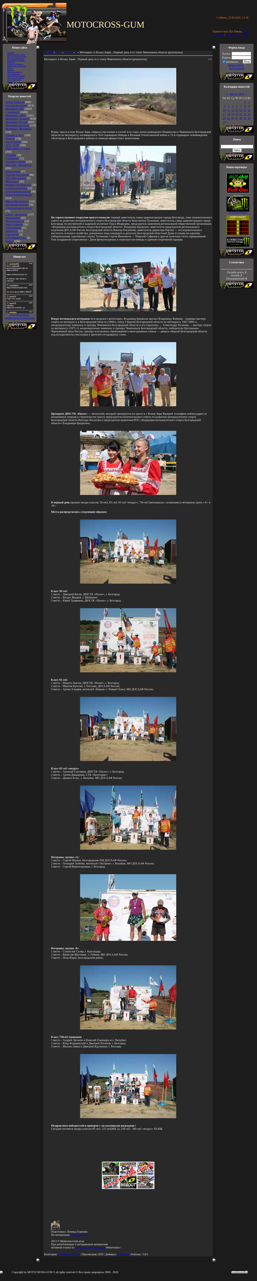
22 (245, 114)
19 (232, 114)
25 (228, 118)
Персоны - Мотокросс (18, 165)
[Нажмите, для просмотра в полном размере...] (128, 209)
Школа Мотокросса (16, 201)
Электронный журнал (18, 207)
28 (240, 118)
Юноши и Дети (14, 135)
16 (249, 110)
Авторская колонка (16, 204)
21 (240, 114)
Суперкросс (12, 112)
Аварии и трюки (15, 161)
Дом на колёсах (14, 221)
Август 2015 (236, 94)
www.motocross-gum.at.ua (90, 1247)
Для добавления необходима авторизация (19, 316)
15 (245, 110)
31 (224, 122)
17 (224, 114)
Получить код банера (238, 212)
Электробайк (13, 227)
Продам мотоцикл (16, 105)
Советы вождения (16, 188)
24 (224, 118)
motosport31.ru (79, 1234)
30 (249, 118)
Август (68, 52)
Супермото (12, 158)
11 (228, 110)
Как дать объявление (16, 58)
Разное (9, 241)
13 (236, 110)
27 (236, 118)
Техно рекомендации (17, 191)
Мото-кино (12, 181)
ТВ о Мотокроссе (15, 178)
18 (228, 114)
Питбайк (10, 155)
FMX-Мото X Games (17, 148)
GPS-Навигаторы (15, 237)
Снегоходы (12, 234)
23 (249, 114)
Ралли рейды (13, 141)
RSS (245, 31)
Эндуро (10, 138)
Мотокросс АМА (15, 115)
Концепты (11, 231)
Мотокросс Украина (17, 118)
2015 (58, 52)
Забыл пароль (236, 65)
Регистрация (232, 34)
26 (232, 118)
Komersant (123, 1254)
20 (236, 114)
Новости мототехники (18, 194)
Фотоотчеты (12, 171)
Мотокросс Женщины (18, 128)
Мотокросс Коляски (17, 125)
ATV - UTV (12, 145)
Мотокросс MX (14, 108)
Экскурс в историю (17, 174)
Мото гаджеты (14, 224)
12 (232, 110)
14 (240, 110)
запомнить (232, 61)
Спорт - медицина (16, 214)
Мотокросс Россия (16, 122)
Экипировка (12, 217)
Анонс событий (14, 102)
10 (224, 110)
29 (245, 118)
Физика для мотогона (18, 184)
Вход (245, 34)
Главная (218, 34)
